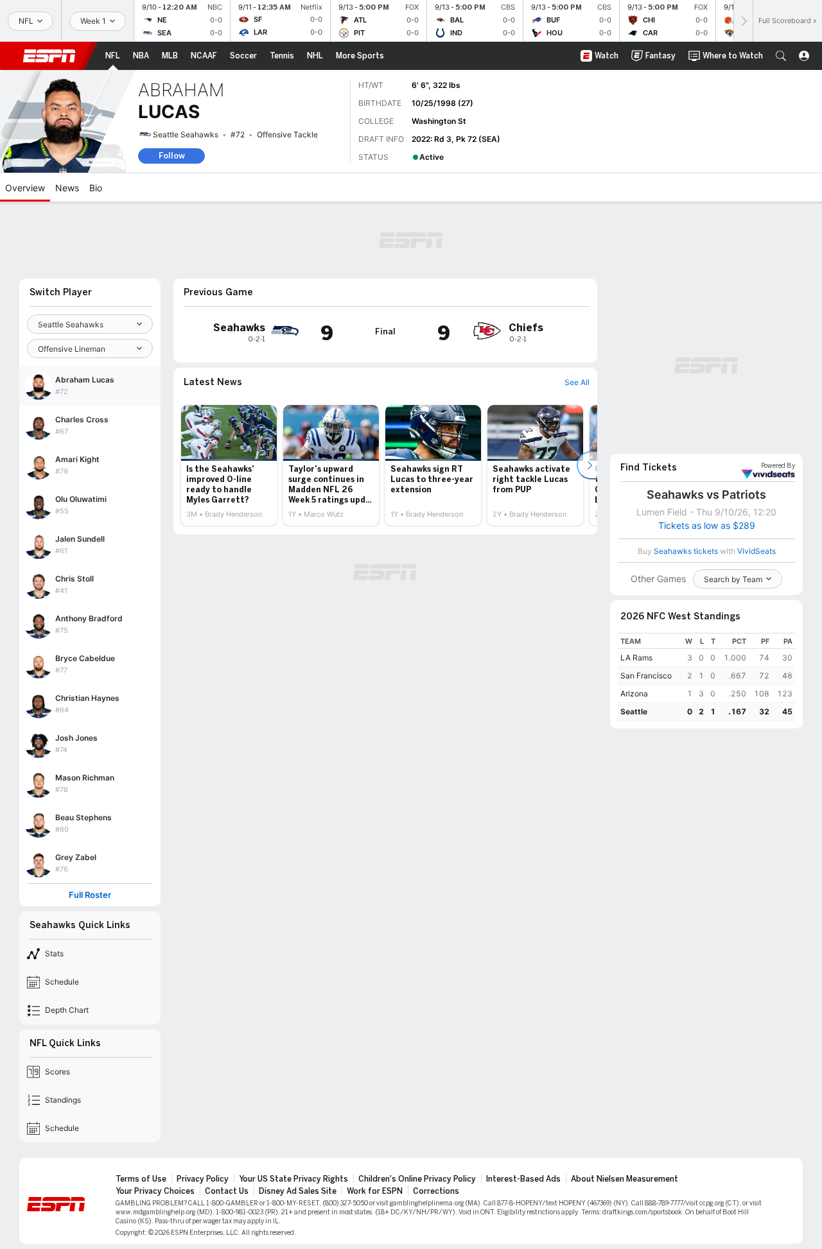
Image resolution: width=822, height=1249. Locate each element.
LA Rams (636, 657)
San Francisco (646, 675)
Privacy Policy (203, 1179)
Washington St (439, 121)
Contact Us (227, 1191)
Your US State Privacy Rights (293, 1179)
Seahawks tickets (686, 551)
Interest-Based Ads (523, 1179)
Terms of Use (141, 1179)
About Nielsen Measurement (624, 1179)
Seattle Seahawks (185, 134)
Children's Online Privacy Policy (417, 1179)
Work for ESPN (375, 1191)
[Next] (743, 21)
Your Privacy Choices (155, 1191)
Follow (172, 155)
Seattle (633, 711)
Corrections (436, 1191)
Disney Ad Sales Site (298, 1191)
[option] (229, 465)
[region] (706, 677)
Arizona (634, 693)
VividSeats (778, 466)
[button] (781, 56)
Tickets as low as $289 (706, 526)
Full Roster (90, 895)
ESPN (49, 56)
